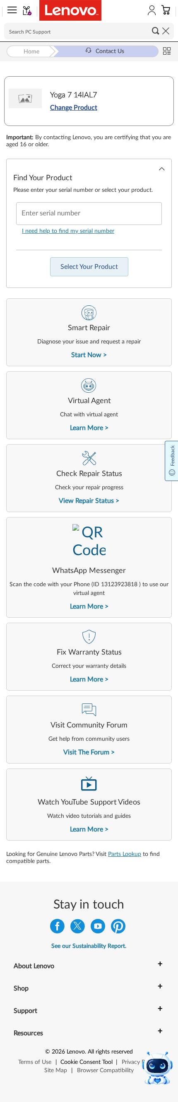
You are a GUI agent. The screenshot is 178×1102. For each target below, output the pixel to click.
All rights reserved (110, 1052)
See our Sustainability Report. (88, 946)
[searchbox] (89, 31)
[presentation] (89, 332)
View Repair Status (86, 501)
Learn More (86, 428)
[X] (77, 928)
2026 (58, 1052)
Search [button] (155, 31)
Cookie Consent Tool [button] (86, 1062)
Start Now (86, 355)
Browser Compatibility (105, 1070)
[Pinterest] (118, 928)
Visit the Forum (86, 752)
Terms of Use (34, 1062)
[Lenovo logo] (70, 10)
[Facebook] (57, 928)
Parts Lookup (124, 854)
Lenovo (76, 1052)
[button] (10, 12)
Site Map (55, 1070)
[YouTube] (98, 928)
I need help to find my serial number (68, 231)
